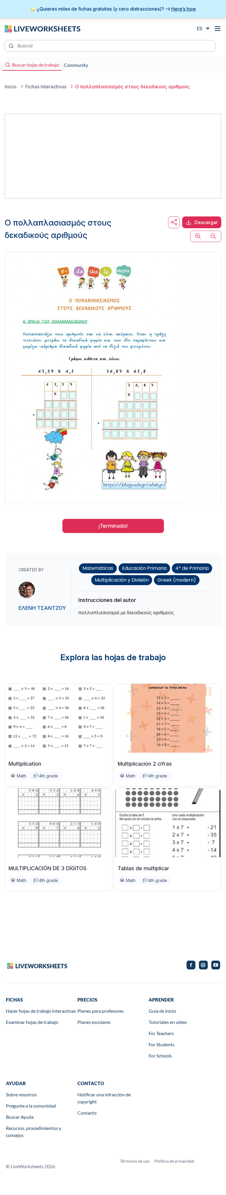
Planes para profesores (100, 1011)
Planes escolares (94, 1022)
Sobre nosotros (21, 1094)
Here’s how (183, 9)
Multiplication (25, 764)
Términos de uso (135, 1160)
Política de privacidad (174, 1160)
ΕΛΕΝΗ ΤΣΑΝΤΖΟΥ (42, 608)
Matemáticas (97, 568)
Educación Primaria (144, 568)
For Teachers (161, 1033)
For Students (162, 1044)
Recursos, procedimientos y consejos (33, 1131)
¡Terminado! (113, 526)
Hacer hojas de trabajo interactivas (41, 1011)
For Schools (160, 1055)
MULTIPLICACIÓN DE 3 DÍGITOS (48, 868)
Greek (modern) (176, 580)
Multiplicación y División (122, 580)
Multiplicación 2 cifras (145, 764)
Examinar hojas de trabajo (32, 1022)
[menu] (217, 28)
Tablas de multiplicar (143, 868)
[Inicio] (42, 28)
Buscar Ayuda (20, 1117)
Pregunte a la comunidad (31, 1105)
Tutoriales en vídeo (168, 1022)
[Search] (12, 45)
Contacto (87, 1112)
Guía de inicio (162, 1011)
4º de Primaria (192, 568)
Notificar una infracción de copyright (104, 1098)
